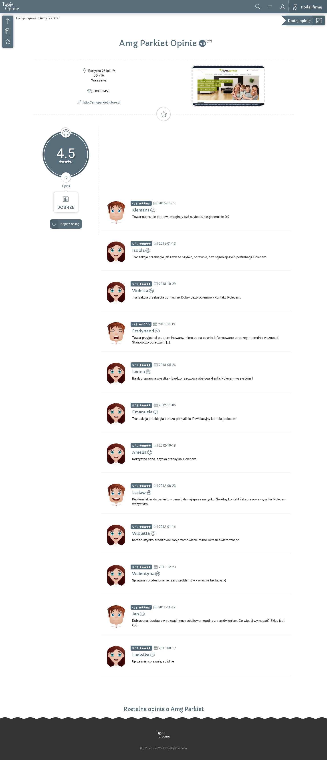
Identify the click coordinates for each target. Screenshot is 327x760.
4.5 (202, 43)
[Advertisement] (196, 159)
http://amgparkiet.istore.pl (101, 102)
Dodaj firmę (311, 7)
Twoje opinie (26, 18)
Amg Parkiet (50, 18)
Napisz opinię (70, 224)
